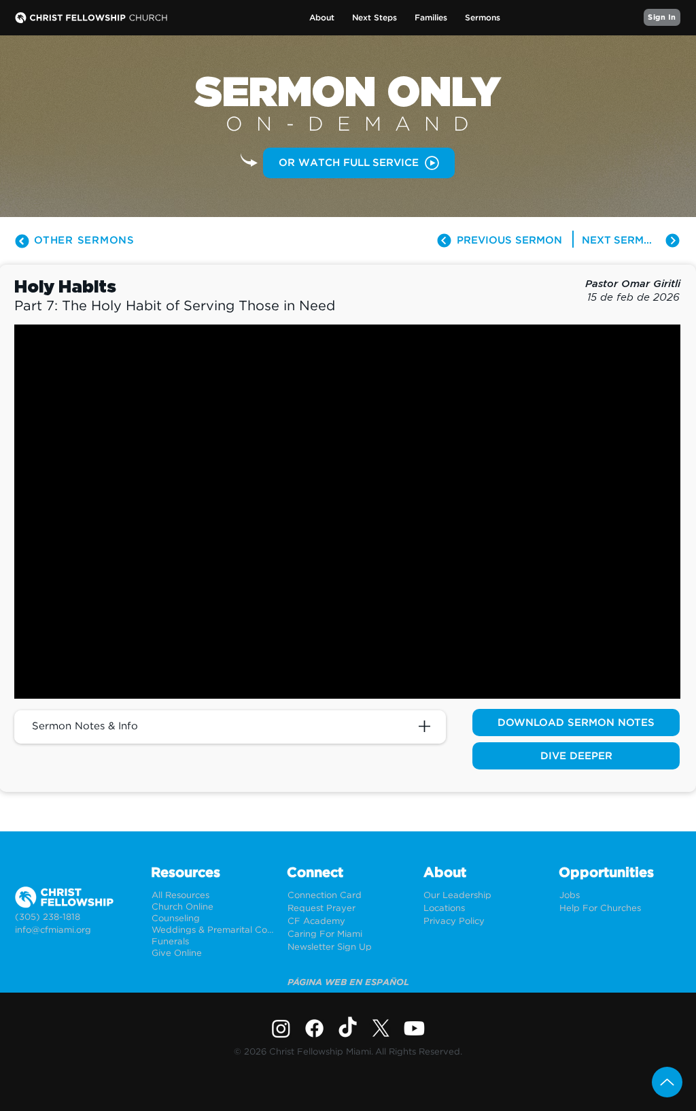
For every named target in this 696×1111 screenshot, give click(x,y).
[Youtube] (414, 1028)
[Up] (667, 1082)
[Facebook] (314, 1028)
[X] (381, 1028)
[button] (321, 18)
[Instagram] (281, 1028)
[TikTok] (348, 1028)
